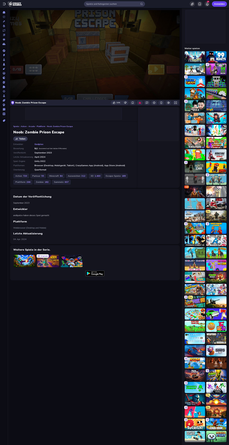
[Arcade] (4, 59)
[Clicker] (4, 68)
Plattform (41, 126)
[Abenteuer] (4, 50)
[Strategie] (4, 105)
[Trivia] (4, 109)
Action (24, 126)
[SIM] (4, 96)
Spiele (16, 126)
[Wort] (4, 114)
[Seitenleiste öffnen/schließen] (4, 4)
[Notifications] (207, 4)
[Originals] (4, 35)
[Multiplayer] (4, 39)
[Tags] (4, 120)
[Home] (4, 12)
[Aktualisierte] (4, 30)
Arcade (31, 126)
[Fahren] (4, 73)
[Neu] (4, 21)
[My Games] (199, 4)
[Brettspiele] (4, 64)
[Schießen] (4, 91)
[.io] (4, 78)
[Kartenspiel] (4, 82)
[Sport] (4, 100)
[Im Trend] (4, 26)
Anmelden (219, 4)
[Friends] (192, 4)
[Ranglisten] (4, 44)
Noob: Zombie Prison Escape (60, 126)
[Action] (4, 55)
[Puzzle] (4, 87)
